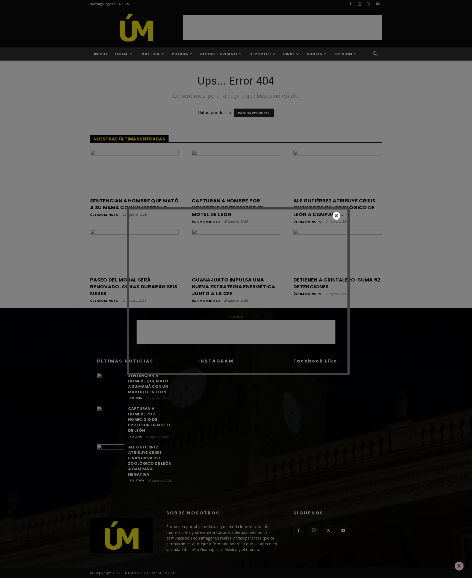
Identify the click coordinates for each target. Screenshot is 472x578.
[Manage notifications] (459, 566)
